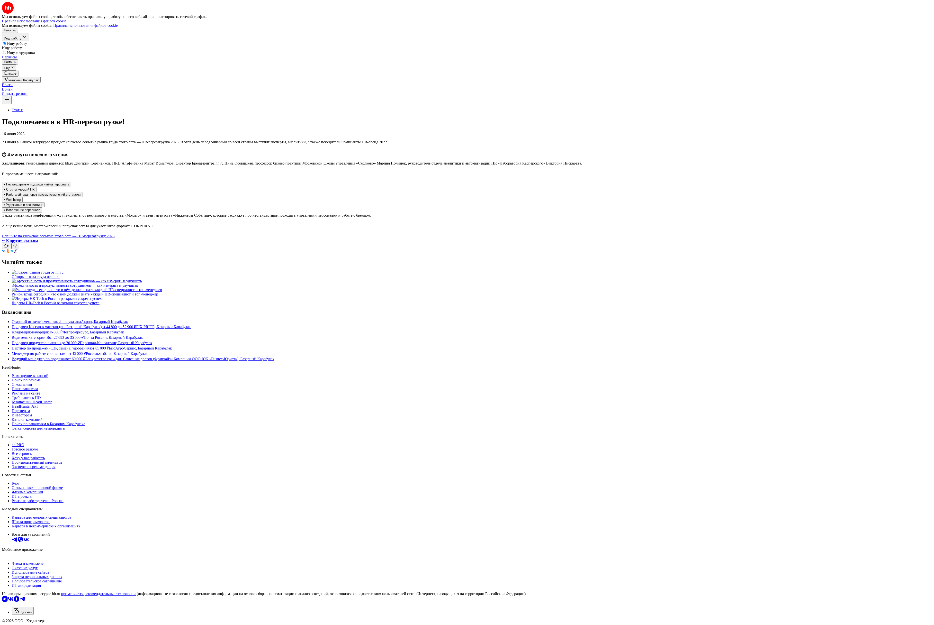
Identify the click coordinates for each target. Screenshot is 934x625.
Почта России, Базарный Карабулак (113, 337)
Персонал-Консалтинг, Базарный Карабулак (116, 343)
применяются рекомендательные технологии (98, 594)
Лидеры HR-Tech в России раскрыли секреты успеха (55, 303)
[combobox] (23, 611)
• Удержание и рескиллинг (23, 205)
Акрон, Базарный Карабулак (104, 322)
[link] (10, 74)
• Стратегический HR (19, 189)
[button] (7, 85)
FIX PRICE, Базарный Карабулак (163, 327)
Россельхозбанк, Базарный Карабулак (117, 353)
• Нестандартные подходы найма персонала (36, 184)
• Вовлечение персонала (22, 210)
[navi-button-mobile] (7, 100)
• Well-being (12, 200)
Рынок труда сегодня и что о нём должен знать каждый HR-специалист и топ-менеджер (85, 294)
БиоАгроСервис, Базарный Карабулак (140, 348)
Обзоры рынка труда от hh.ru (36, 277)
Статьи (17, 110)
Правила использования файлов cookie (85, 25)
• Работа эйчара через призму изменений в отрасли (42, 194)
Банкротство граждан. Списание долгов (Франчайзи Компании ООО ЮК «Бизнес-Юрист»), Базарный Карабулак (179, 359)
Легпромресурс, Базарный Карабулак (93, 332)
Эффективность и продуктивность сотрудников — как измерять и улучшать (75, 285)
